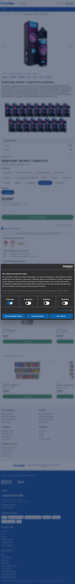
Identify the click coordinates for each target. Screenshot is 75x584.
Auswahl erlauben (37, 316)
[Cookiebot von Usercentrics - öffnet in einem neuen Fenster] (64, 266)
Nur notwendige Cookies (13, 316)
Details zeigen (64, 310)
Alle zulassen (61, 316)
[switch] (28, 303)
